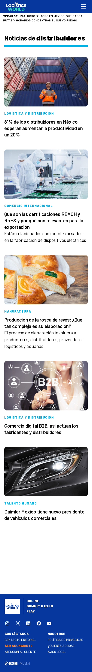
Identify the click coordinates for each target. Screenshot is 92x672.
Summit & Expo (40, 606)
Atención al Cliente (20, 652)
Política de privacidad (65, 640)
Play (31, 611)
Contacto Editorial (20, 640)
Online (33, 601)
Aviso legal (57, 652)
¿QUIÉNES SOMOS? (61, 646)
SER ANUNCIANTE (19, 646)
